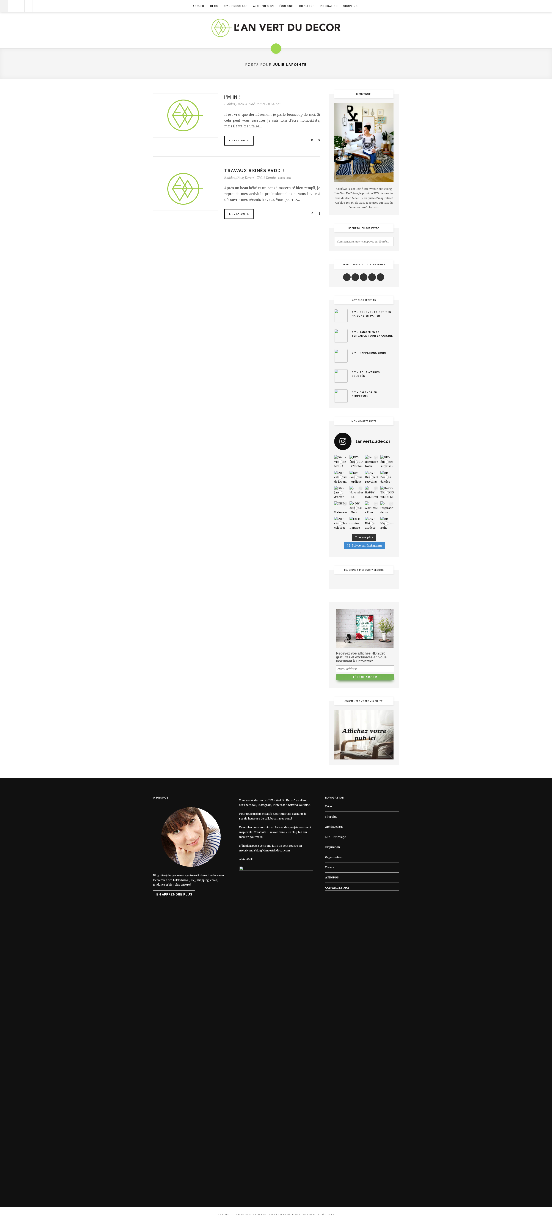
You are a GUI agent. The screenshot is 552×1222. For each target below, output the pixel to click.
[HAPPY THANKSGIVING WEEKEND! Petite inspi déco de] (387, 492)
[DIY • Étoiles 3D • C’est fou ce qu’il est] (356, 461)
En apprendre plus (174, 894)
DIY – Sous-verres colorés (365, 374)
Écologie (286, 6)
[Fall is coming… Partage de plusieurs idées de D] (356, 523)
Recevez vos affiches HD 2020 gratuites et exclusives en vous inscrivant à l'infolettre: (361, 657)
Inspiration (329, 6)
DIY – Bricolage (236, 6)
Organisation (333, 857)
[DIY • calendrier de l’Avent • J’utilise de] (340, 477)
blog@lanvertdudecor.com (273, 850)
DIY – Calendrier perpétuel (364, 394)
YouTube (304, 805)
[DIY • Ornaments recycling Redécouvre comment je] (371, 477)
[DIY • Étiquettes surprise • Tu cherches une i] (387, 461)
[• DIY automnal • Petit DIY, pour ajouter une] (356, 508)
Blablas (229, 104)
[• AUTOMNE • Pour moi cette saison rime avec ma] (371, 508)
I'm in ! (232, 97)
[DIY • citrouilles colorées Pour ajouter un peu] (340, 523)
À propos (332, 877)
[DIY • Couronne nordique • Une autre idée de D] (356, 477)
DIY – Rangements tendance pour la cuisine (372, 334)
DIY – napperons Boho (368, 353)
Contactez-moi (337, 887)
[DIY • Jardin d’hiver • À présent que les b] (340, 492)
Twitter (291, 805)
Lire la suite (239, 140)
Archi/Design (263, 6)
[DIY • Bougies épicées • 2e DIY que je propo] (387, 477)
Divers (249, 178)
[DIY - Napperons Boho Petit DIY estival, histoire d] (387, 523)
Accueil (199, 6)
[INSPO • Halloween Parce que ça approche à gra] (340, 508)
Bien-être (306, 6)
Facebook (250, 805)
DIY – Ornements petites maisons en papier (371, 314)
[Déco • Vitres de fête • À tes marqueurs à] (340, 461)
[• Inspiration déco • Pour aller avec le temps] (387, 508)
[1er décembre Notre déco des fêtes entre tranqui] (371, 461)
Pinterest (279, 805)
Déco (214, 6)
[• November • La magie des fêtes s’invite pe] (356, 492)
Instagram (264, 805)
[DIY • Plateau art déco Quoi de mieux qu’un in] (371, 523)
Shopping (350, 6)
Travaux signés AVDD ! (254, 170)
